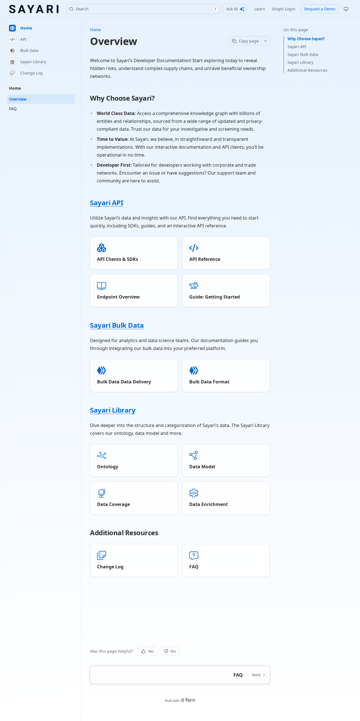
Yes (151, 651)
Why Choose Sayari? (306, 38)
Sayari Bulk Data (302, 54)
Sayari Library (300, 62)
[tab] (41, 28)
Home (95, 29)
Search (146, 9)
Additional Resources (307, 70)
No (173, 651)
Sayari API (296, 46)
